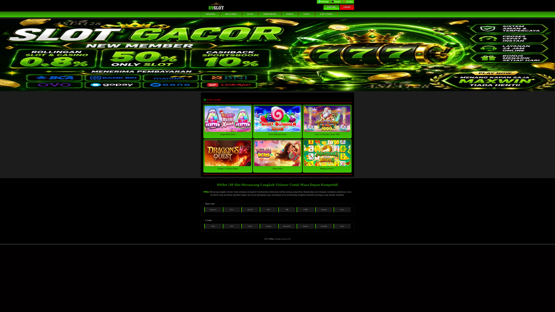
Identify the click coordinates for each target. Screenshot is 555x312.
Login (347, 7)
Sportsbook (269, 14)
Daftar (331, 7)
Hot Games (231, 14)
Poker (289, 14)
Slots (250, 14)
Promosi (337, 1)
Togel (306, 14)
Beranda (210, 14)
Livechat (349, 1)
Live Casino (326, 14)
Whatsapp (324, 1)
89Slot (206, 192)
